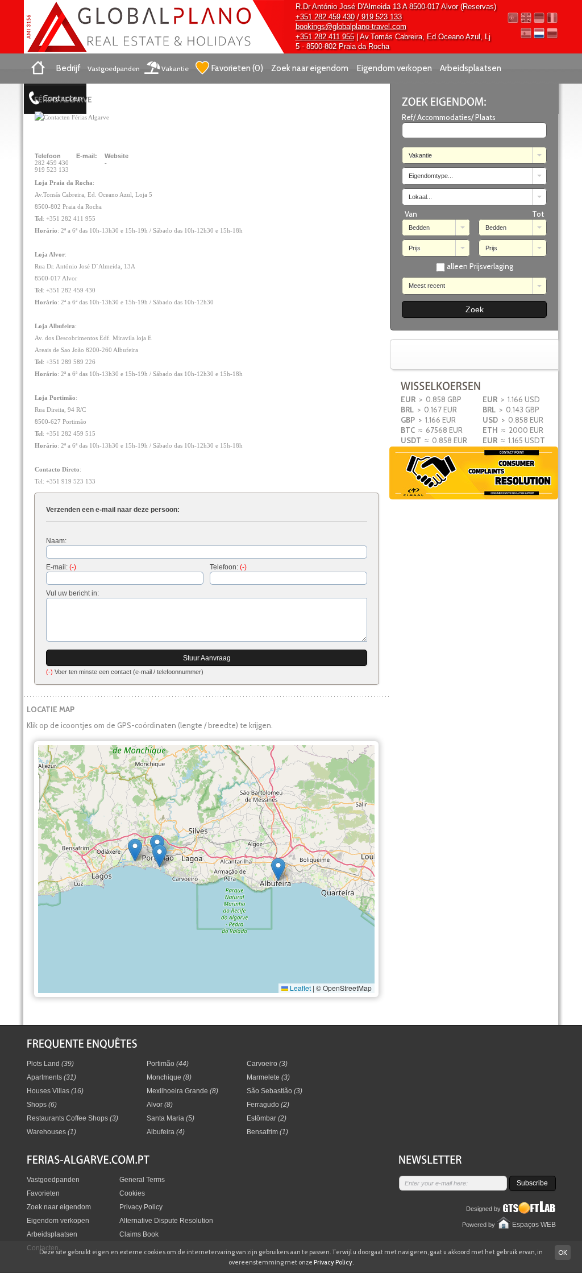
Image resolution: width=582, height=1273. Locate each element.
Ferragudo (268, 1105)
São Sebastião (274, 1091)
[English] (526, 18)
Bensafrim (267, 1132)
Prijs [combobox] (415, 248)
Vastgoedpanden (114, 68)
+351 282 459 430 (325, 17)
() (237, 68)
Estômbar (266, 1118)
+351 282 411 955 (325, 36)
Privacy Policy (141, 1207)
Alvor (160, 1105)
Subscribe (532, 1183)
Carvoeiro (267, 1064)
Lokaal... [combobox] (420, 196)
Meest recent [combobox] (427, 285)
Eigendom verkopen (394, 68)
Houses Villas (55, 1091)
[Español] (526, 33)
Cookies (132, 1193)
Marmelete (268, 1077)
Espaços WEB (534, 1225)
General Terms (142, 1180)
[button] (278, 869)
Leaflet (299, 988)
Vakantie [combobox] (420, 155)
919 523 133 (380, 17)
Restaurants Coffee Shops (72, 1118)
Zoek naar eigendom (309, 68)
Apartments (51, 1077)
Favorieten (43, 1193)
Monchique (169, 1077)
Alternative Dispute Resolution (166, 1221)
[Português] (513, 18)
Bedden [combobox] (419, 227)
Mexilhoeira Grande (182, 1091)
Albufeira (166, 1132)
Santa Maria (170, 1118)
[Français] (552, 18)
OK (562, 1252)
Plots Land (50, 1064)
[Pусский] (552, 33)
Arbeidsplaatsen (470, 68)
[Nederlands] (539, 33)
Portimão (168, 1064)
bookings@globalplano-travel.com (351, 26)
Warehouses (51, 1132)
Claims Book (139, 1234)
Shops (42, 1105)
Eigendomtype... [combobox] (431, 175)
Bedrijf (68, 68)
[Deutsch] (539, 18)
